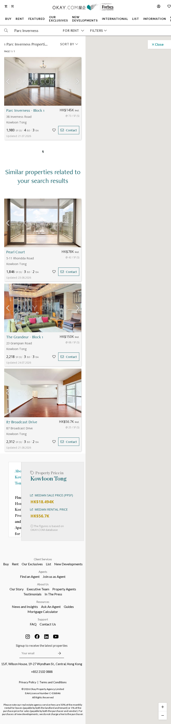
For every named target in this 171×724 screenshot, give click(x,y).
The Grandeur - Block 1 (24, 337)
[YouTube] (56, 636)
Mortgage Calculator (43, 612)
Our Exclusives (32, 564)
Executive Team (38, 589)
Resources (42, 602)
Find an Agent (30, 576)
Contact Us (48, 624)
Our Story (17, 589)
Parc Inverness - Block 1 (25, 110)
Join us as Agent (54, 576)
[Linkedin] (46, 636)
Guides (69, 607)
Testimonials (32, 594)
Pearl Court (15, 252)
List (48, 564)
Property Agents (64, 589)
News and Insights (25, 607)
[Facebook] (37, 636)
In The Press (53, 594)
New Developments (68, 564)
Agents (43, 571)
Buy (6, 564)
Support (43, 619)
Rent (15, 564)
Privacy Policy (27, 682)
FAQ (33, 624)
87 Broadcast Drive (21, 422)
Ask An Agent (51, 607)
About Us (43, 584)
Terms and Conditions (53, 682)
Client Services (43, 559)
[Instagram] (28, 636)
